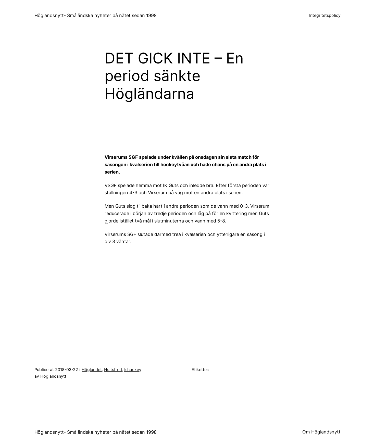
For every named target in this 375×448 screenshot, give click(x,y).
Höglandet (92, 369)
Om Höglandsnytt (321, 431)
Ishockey (132, 369)
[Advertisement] (230, 130)
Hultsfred (113, 369)
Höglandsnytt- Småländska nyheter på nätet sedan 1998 (95, 15)
